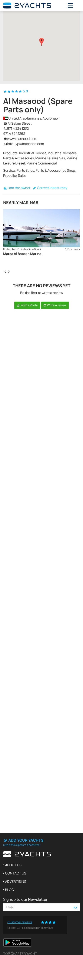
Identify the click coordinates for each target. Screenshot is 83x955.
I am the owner (18, 187)
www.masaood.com (22, 138)
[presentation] (5, 271)
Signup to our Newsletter (25, 899)
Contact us (15, 873)
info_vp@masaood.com (25, 143)
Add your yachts (25, 840)
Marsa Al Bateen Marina (22, 253)
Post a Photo (29, 305)
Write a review (56, 305)
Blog (9, 889)
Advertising (15, 881)
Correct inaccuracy (51, 187)
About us (13, 865)
